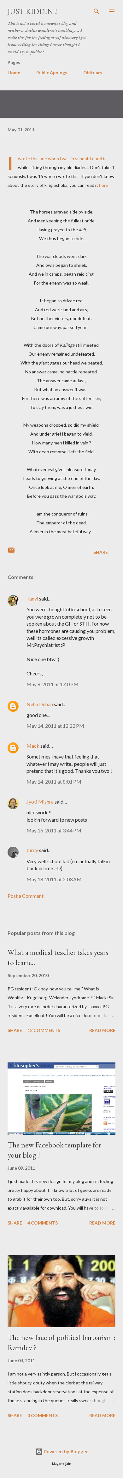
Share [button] (100, 552)
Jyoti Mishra (40, 801)
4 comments (42, 1222)
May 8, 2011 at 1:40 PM (52, 684)
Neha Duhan (39, 704)
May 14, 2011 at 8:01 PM (53, 781)
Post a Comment (26, 896)
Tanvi (32, 598)
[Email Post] (11, 552)
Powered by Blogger (65, 1451)
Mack (32, 746)
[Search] (96, 11)
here (103, 185)
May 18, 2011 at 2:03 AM (54, 879)
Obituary (92, 72)
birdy (32, 850)
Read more (102, 1030)
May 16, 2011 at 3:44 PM (53, 830)
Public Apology (51, 72)
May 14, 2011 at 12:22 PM (55, 726)
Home (14, 72)
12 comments (43, 1030)
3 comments (42, 1415)
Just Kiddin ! (32, 11)
